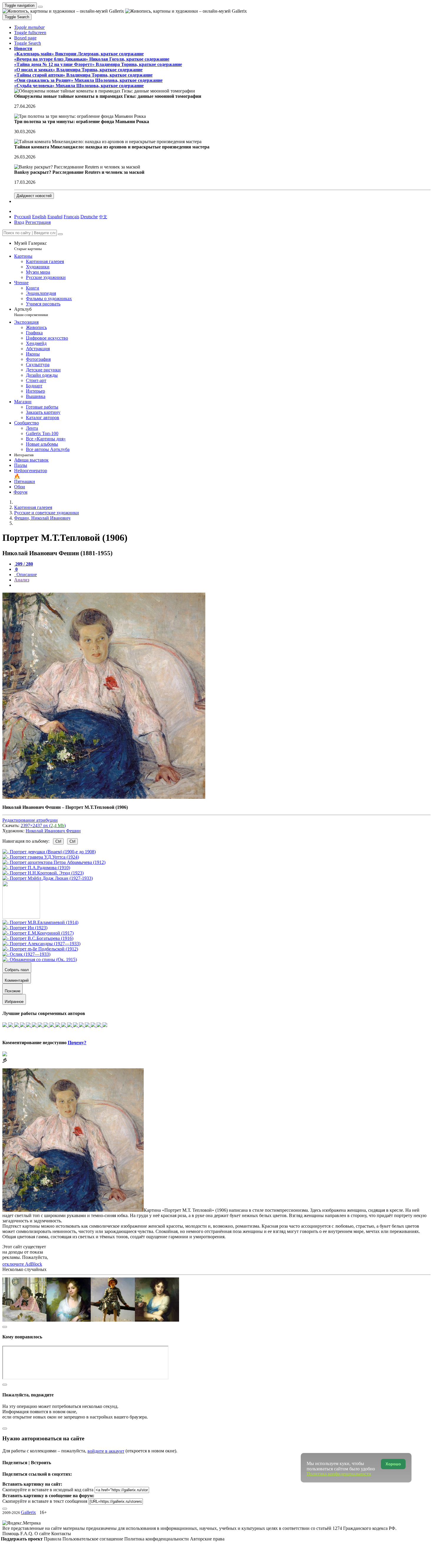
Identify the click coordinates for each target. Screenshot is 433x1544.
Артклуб (31, 312)
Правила (53, 1538)
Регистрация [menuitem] (38, 222)
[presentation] (222, 585)
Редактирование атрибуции (30, 820)
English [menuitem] (39, 216)
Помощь (11, 1533)
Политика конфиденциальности (157, 1538)
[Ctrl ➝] (40, 922)
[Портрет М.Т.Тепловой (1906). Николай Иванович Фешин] (103, 797)
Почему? (77, 1042)
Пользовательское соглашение (93, 1538)
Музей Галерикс (30, 246)
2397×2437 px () (43, 825)
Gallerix (28, 1512)
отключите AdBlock (22, 1264)
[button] (29, 27)
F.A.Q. (27, 1533)
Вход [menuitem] (19, 222)
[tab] (23, 563)
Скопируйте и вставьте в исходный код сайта (47, 1489)
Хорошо (393, 1464)
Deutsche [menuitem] (89, 216)
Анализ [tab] (21, 579)
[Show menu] (40, 7)
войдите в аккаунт (105, 1451)
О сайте (42, 1533)
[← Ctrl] (47, 878)
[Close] (60, 234)
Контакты (61, 1533)
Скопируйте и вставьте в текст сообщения (44, 1501)
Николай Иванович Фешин (53, 830)
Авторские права (207, 1538)
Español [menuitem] (54, 216)
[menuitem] (103, 216)
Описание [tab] (26, 574)
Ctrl (58, 841)
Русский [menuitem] (22, 216)
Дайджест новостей (34, 196)
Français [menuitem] (71, 216)
